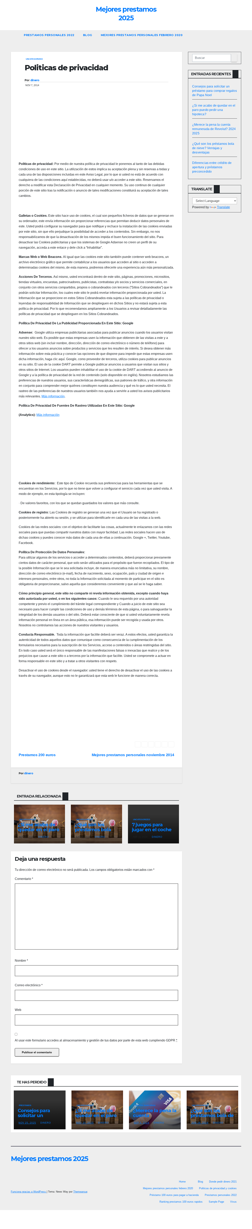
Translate (223, 207)
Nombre (21, 960)
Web (18, 1009)
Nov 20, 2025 (85, 1122)
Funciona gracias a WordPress (29, 1191)
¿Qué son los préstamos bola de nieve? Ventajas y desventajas (213, 148)
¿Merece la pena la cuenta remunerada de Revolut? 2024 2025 (214, 129)
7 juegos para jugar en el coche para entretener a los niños (152, 832)
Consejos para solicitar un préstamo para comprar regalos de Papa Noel (214, 91)
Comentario (24, 878)
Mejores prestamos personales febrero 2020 (142, 35)
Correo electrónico (29, 985)
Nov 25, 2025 (27, 1122)
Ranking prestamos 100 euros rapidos (181, 1201)
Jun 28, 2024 (199, 1122)
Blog (87, 35)
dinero (34, 80)
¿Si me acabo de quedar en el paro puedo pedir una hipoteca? (38, 832)
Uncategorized (34, 59)
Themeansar (80, 1191)
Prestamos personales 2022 (49, 35)
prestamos (25, 1105)
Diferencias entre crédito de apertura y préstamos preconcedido (212, 167)
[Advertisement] (96, 129)
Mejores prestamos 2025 (126, 13)
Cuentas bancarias (145, 1105)
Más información (53, 396)
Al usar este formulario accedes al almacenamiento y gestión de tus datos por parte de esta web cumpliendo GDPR (96, 1040)
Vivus (233, 1201)
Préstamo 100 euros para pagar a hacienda (174, 1195)
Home (182, 1181)
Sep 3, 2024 (141, 1122)
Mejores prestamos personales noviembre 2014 (133, 755)
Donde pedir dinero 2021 (223, 1181)
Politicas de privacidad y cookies (218, 1188)
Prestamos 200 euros (37, 755)
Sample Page (216, 1201)
